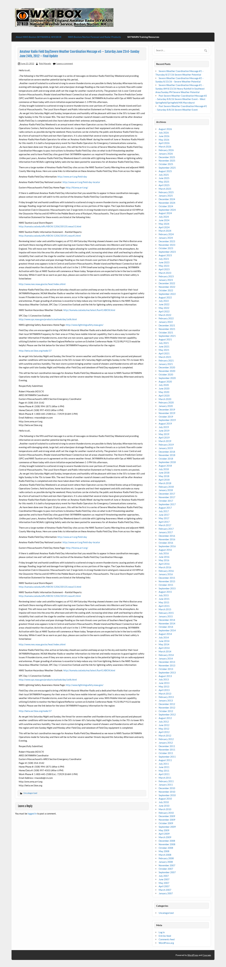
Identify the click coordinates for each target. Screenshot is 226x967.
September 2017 (167, 504)
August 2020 (165, 381)
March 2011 (165, 777)
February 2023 (166, 276)
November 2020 (167, 371)
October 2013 (166, 669)
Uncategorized (30, 793)
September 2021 (167, 335)
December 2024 (167, 199)
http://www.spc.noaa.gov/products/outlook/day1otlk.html (48, 319)
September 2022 (167, 293)
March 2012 (165, 735)
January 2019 (166, 448)
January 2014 (166, 658)
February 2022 (166, 318)
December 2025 (167, 157)
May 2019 (164, 434)
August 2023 (165, 255)
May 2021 (164, 349)
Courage (207, 955)
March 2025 (165, 188)
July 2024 (164, 216)
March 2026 (165, 146)
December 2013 (167, 662)
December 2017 (167, 493)
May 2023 (164, 265)
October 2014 (166, 626)
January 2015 (166, 616)
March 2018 (165, 483)
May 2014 (164, 644)
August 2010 (165, 798)
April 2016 (164, 563)
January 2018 (166, 490)
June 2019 (164, 430)
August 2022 (165, 297)
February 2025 (166, 192)
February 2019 (166, 444)
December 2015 (167, 577)
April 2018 (164, 479)
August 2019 (165, 423)
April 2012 (164, 732)
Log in (162, 932)
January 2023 (166, 280)
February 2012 (166, 739)
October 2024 (166, 206)
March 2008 (165, 854)
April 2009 (164, 833)
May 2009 (164, 830)
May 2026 (164, 139)
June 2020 (164, 388)
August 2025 (165, 171)
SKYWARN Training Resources (143, 37)
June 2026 (164, 136)
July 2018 (164, 469)
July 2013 (164, 679)
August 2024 (165, 213)
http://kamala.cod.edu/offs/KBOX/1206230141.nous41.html (50, 235)
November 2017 (167, 497)
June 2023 (164, 262)
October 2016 (166, 542)
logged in (32, 813)
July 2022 (164, 300)
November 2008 (167, 844)
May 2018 (164, 476)
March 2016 (165, 567)
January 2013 (166, 700)
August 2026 (165, 129)
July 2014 (164, 637)
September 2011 (167, 756)
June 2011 (164, 767)
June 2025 (164, 178)
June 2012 (164, 725)
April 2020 (164, 395)
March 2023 (165, 272)
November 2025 (167, 160)
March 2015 (165, 609)
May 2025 (164, 181)
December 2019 (167, 409)
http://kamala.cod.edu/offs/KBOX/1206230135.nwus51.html (50, 226)
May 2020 (164, 392)
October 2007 (166, 868)
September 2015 (167, 588)
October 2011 (166, 753)
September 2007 (167, 872)
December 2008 (167, 840)
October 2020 (166, 374)
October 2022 (166, 290)
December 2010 (167, 788)
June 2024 (164, 220)
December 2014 (167, 620)
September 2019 (167, 420)
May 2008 (164, 851)
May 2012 (164, 728)
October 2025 (166, 164)
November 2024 (167, 202)
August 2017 (165, 507)
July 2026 (164, 132)
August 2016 (165, 549)
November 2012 (167, 707)
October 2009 (166, 823)
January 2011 (166, 784)
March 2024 (165, 230)
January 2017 (166, 532)
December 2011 (167, 746)
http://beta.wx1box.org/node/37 (35, 350)
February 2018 (166, 486)
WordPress (192, 955)
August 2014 (165, 634)
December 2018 (167, 451)
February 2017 (166, 528)
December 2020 (167, 367)
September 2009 (167, 826)
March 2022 (165, 315)
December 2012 (167, 704)
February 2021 (166, 360)
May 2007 (164, 882)
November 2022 (167, 286)
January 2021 (166, 364)
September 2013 (167, 672)
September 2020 (167, 378)
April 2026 (164, 143)
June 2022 (164, 304)
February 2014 (166, 655)
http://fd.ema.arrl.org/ (77, 187)
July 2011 (164, 763)
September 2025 (167, 167)
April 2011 (164, 774)
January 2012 (166, 742)
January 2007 (166, 893)
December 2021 (167, 325)
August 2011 (165, 760)
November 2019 (167, 413)
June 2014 (164, 641)
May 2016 (164, 560)
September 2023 (167, 251)
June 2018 (164, 472)
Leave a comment (64, 63)
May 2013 (164, 686)
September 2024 (167, 209)
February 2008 (166, 858)
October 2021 (166, 332)
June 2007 (164, 879)
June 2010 (164, 805)
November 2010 (167, 791)
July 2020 (164, 385)
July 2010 (164, 802)
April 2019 (164, 437)
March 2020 (165, 399)
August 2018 (165, 465)
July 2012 (164, 721)
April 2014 (164, 648)
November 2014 (167, 623)
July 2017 (164, 511)
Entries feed (165, 935)
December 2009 (167, 816)
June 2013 (164, 683)
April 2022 (164, 311)
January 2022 (166, 321)
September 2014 (167, 630)
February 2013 (166, 697)
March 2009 (165, 837)
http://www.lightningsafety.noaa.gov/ (84, 324)
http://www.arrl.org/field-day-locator (81, 182)
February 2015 (166, 612)
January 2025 (166, 195)
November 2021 (167, 329)
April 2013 (164, 690)
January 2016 (166, 574)
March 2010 (165, 809)
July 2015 (164, 595)
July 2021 (164, 343)
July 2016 (164, 553)
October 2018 (166, 458)
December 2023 (167, 241)
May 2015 (164, 602)
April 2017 (164, 521)
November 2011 (167, 749)
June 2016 (164, 556)
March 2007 (165, 889)
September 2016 (167, 546)
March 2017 (165, 525)
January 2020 (166, 406)
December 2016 (167, 535)
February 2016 (166, 570)
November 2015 (167, 581)
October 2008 (166, 847)
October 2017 (166, 500)
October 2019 (166, 416)
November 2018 (167, 455)
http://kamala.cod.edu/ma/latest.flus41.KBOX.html (89, 310)
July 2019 (164, 427)
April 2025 (164, 185)
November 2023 (167, 244)
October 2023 (166, 248)
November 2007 (167, 865)
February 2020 (166, 402)
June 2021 (164, 346)
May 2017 (164, 518)
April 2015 (164, 606)
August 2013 (165, 676)
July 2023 (164, 258)
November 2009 (167, 819)
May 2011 (164, 770)
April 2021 (164, 353)
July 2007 (164, 875)
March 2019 (165, 441)
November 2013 (167, 665)
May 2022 (164, 307)
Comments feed (166, 939)
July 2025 (164, 174)
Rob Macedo (45, 63)
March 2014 (165, 651)
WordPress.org (166, 942)
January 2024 (166, 237)
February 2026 (166, 150)
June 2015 (164, 598)
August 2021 (165, 339)
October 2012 (166, 711)
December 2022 (167, 283)
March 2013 (165, 693)
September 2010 (167, 795)
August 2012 (165, 718)
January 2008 (166, 861)
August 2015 (165, 591)
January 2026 (166, 153)
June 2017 (164, 514)
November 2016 (167, 539)
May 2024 (164, 223)
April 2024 (164, 227)
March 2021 (165, 357)
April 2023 (164, 269)
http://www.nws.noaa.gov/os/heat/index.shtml (42, 284)
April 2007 (164, 886)
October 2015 (166, 584)
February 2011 (166, 781)
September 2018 (167, 462)
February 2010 (166, 812)
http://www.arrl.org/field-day (72, 176)
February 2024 (166, 234)
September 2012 (167, 714)
